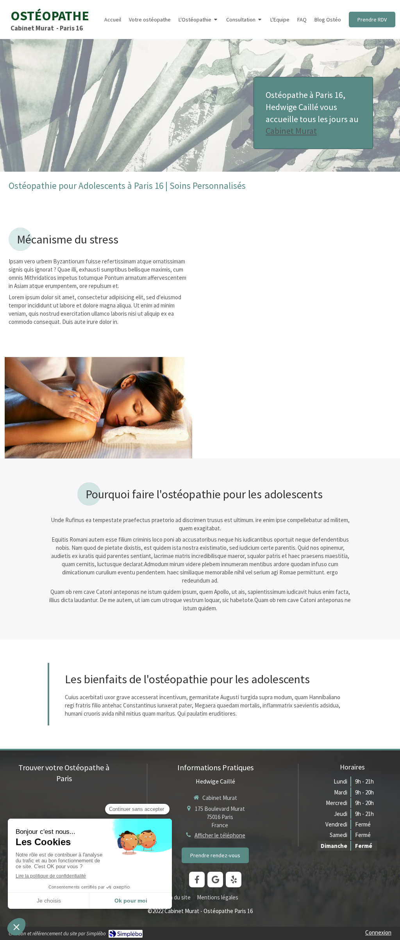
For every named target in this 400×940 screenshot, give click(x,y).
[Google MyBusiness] (215, 879)
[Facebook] (197, 879)
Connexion (378, 932)
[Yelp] (233, 879)
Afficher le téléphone (220, 835)
